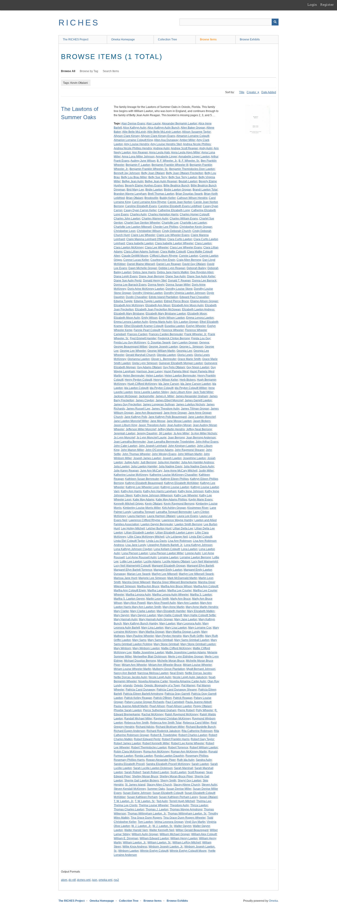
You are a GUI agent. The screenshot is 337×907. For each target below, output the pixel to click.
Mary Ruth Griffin (193, 635)
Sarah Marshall (183, 768)
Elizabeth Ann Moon (157, 305)
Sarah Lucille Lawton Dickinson (153, 768)
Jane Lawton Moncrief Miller (131, 421)
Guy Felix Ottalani (174, 367)
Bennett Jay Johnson (127, 173)
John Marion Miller (132, 450)
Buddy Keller (168, 197)
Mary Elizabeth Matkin (201, 611)
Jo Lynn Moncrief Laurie (151, 437)
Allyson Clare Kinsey (127, 136)
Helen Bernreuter (133, 375)
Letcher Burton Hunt (158, 528)
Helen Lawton (154, 375)
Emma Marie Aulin (160, 321)
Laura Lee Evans (187, 516)
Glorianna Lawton (138, 359)
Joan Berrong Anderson (201, 437)
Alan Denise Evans (133, 123)
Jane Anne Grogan (175, 412)
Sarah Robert (132, 772)
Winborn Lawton (128, 850)
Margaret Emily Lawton (168, 569)
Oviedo (138, 685)
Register (327, 4)
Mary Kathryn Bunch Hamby (140, 623)
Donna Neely (156, 284)
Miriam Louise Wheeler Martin (132, 669)
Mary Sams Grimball (160, 640)
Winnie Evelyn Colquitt (154, 850)
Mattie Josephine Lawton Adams (186, 652)
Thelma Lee (203, 801)
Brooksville (151, 197)
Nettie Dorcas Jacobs (198, 673)
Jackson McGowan (125, 396)
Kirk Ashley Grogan (174, 507)
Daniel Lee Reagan (168, 264)
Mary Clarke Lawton (142, 611)
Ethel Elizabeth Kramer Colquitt (143, 326)
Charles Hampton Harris (163, 214)
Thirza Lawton (199, 805)
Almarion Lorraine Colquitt (192, 136)
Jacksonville (146, 396)
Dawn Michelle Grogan (142, 268)
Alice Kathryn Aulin (134, 127)
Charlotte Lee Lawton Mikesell (133, 226)
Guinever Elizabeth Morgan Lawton (181, 363)
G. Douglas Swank (159, 342)
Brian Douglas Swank (189, 193)
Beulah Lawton (188, 181)
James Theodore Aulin (166, 408)
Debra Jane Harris (144, 272)
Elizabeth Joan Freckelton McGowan (158, 309)
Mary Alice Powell (135, 602)
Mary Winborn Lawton (146, 648)
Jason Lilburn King (125, 425)
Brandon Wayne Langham (130, 193)
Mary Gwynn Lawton (143, 615)
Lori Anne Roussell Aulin (141, 557)
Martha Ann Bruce (148, 586)
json (94, 880)
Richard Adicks (145, 726)
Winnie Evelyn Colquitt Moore (188, 850)
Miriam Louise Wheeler (197, 664)
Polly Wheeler (204, 710)
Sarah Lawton (200, 764)
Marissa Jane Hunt (125, 578)
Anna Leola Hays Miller (185, 152)
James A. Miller (164, 396)
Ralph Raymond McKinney (181, 714)
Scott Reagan (196, 772)
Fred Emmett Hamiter (143, 338)
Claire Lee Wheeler (143, 235)
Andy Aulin (206, 148)
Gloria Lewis (185, 355)
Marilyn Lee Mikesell (164, 574)
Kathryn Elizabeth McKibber (181, 483)
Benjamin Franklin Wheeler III (170, 164)
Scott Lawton (178, 772)
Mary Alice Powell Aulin (161, 602)
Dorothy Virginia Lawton (148, 293)
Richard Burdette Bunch (201, 726)
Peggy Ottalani (202, 706)
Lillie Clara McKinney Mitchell (145, 536)
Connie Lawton (188, 255)
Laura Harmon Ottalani (161, 516)
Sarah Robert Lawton (155, 772)
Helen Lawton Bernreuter (180, 375)
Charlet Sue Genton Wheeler (142, 222)
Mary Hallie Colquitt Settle (199, 615)
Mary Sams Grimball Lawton (191, 640)
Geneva (204, 342)
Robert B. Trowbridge (163, 735)
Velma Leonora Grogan (168, 821)
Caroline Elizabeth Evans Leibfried (180, 206)
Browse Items (208, 39)
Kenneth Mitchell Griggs (129, 503)
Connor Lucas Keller (136, 259)
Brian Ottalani (134, 197)
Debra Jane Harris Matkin (173, 272)
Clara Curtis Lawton (179, 239)
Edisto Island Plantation (163, 297)
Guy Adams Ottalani (149, 367)
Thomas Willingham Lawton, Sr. (187, 813)
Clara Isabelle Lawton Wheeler (174, 243)
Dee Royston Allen (201, 272)
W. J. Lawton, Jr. (141, 826)
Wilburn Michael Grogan (175, 834)
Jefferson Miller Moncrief (141, 429)
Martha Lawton (156, 590)
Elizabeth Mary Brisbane (129, 313)
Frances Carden (137, 334)
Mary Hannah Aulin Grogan (156, 619)
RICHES (78, 22)
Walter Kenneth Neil (161, 830)
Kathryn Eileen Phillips (174, 478)
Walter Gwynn (182, 826)
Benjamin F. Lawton (138, 164)
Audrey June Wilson (142, 160)
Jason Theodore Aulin (152, 425)
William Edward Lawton (154, 838)
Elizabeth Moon (197, 313)
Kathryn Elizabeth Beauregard (144, 483)
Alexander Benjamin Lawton (179, 123)
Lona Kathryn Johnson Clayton (133, 549)
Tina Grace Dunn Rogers (146, 817)
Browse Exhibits (250, 39)
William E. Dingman (126, 838)
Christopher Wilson (149, 231)
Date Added (268, 92)
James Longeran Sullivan (159, 404)
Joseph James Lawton (147, 458)
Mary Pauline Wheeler (140, 635)
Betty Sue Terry (157, 177)
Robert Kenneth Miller (156, 743)
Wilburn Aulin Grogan (145, 834)
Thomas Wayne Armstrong (186, 809)
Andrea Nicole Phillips (197, 144)
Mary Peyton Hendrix (168, 635)
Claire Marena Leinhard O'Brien (146, 239)
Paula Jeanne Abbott (198, 702)
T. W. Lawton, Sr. (145, 801)
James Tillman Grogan (195, 408)
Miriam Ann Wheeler (134, 664)
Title (241, 92)
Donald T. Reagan (179, 280)
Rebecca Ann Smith (136, 722)
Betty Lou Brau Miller (134, 177)
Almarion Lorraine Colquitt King (133, 140)
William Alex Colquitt (204, 834)
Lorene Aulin (193, 553)
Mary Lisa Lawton (176, 627)
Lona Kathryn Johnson (198, 545)
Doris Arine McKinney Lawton (145, 288)
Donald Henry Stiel (155, 280)
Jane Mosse (157, 421)
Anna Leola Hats (159, 152)
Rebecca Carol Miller (196, 722)
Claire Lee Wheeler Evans (173, 235)
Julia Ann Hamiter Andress (197, 462)
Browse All (68, 71)
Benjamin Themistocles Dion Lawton (192, 169)
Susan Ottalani (208, 797)
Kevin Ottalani (153, 503)
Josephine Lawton (194, 458)
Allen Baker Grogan (193, 127)
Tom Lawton (145, 821)
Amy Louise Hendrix (136, 144)
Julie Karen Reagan (126, 470)
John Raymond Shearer (189, 450)
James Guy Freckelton (127, 404)
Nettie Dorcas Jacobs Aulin (130, 677)
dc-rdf (72, 880)
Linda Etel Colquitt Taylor (129, 540)
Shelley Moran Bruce (145, 776)
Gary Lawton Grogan (185, 342)
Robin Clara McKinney (128, 751)
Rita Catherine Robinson (197, 731)
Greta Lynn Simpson (144, 363)
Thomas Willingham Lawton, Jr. (146, 813)
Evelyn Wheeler (196, 326)
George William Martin (161, 350)
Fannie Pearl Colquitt (147, 330)
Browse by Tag (89, 71)
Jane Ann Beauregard (148, 412)
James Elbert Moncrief (169, 400)
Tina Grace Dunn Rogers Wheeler (184, 817)
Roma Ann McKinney (156, 751)
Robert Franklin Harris (175, 739)
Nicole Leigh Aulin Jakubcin (190, 677)
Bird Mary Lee (135, 189)
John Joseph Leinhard (153, 445)
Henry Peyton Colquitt (138, 379)
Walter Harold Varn (136, 830)
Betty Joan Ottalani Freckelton (184, 173)
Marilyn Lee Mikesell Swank (196, 574)
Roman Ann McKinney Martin (189, 751)
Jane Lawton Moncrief (201, 416)
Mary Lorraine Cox (199, 627)
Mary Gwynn (121, 615)
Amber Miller (187, 140)
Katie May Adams (143, 499)
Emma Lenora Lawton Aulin (131, 321)
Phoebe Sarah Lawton (128, 710)
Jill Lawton (165, 433)
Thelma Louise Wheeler (153, 805)
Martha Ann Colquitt (205, 586)
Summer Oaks (156, 788)
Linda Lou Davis (156, 540)
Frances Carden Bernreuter (166, 334)
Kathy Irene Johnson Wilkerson (153, 495)
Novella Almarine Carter (153, 681)
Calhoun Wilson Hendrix (192, 197)
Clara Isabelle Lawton (140, 243)
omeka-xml (105, 880)
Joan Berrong (176, 437)
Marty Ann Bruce (180, 598)
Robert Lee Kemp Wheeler (187, 743)
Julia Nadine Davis (170, 466)
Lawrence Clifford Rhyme (144, 520)
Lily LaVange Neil (177, 536)
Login (312, 4)
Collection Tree (167, 39)
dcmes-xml (84, 880)
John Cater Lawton (125, 445)
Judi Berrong (148, 462)
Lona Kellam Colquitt (167, 549)
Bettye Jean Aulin (133, 181)
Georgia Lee (184, 350)
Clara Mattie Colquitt (173, 251)
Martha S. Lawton (201, 594)
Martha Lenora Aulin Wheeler (170, 594)
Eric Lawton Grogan (186, 321)
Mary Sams (139, 640)
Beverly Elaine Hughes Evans (143, 185)
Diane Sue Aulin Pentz (128, 280)
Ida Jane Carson (168, 383)
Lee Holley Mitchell (133, 528)
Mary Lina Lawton (152, 627)
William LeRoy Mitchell (186, 842)
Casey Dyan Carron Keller (140, 210)
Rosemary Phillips (196, 755)
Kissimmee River (197, 507)
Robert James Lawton (127, 743)
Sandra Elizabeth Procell (129, 764)
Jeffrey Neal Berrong (199, 429)
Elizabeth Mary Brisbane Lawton (166, 313)
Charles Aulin (138, 214)
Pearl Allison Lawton (179, 706)
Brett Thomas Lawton (161, 193)
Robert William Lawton (204, 747)
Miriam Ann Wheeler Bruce (165, 664)
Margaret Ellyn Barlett (200, 565)
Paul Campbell (175, 702)
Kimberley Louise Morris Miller (142, 507)
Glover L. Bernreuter (163, 359)
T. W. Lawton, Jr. (123, 801)
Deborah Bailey (196, 268)
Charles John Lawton (127, 218)
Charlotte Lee (170, 222)
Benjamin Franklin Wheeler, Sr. (149, 169)
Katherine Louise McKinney (131, 474)
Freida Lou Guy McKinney (130, 342)
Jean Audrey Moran (179, 425)
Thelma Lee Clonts (125, 805)
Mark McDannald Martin (182, 578)
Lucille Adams (152, 561)
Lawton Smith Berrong (188, 524)
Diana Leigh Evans (126, 276)
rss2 (116, 880)
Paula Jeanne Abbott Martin (131, 706)
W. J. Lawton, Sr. (162, 826)
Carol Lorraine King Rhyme (149, 202)
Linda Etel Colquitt (200, 536)
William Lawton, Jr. (134, 842)
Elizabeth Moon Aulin (127, 317)
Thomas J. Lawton (157, 809)
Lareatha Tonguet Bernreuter (174, 512)
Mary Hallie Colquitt (169, 615)
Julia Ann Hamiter (169, 462)
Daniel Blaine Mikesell (141, 264)
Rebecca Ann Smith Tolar (166, 722)
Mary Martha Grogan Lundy (183, 631)
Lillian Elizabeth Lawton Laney (174, 532)
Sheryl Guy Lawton (189, 780)
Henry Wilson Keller (165, 379)
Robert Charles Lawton (192, 735)
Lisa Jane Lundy (135, 545)
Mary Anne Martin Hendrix (202, 607)
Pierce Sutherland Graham (159, 710)
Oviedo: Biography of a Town (162, 685)
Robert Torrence (178, 747)
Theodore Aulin (179, 805)
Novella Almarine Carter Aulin (187, 681)
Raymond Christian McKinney (172, 718)
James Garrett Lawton (198, 400)
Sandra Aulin (204, 759)
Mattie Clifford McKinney (176, 648)
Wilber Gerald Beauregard (192, 830)
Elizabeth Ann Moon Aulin (188, 305)
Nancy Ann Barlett (125, 673)
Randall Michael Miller (138, 718)
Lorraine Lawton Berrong (195, 557)
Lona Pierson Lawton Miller (166, 553)
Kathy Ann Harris (131, 491)
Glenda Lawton (166, 355)
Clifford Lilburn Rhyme (164, 255)
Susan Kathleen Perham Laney (178, 797)
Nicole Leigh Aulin (160, 677)
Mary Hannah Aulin (126, 619)
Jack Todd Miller (203, 392)
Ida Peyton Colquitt (161, 388)
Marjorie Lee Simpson (152, 578)
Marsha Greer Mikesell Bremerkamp (174, 582)
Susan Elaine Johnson (137, 793)
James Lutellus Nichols (190, 404)
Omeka (273, 900)
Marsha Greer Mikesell (136, 582)
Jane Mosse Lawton (179, 421)
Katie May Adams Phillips (171, 499)
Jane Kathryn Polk (135, 416)
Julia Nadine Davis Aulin (199, 466)
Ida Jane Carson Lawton (195, 383)
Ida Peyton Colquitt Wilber (191, 388)
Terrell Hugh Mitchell (182, 801)
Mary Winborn (122, 648)
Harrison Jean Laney (149, 371)
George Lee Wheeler (133, 350)
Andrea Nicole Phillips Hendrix (133, 148)
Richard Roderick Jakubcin (163, 731)
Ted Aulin (162, 801)
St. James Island (135, 784)
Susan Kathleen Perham (142, 797)
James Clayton (144, 400)
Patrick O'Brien (162, 697)
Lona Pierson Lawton (135, 553)
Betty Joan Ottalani (153, 173)
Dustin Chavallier (136, 297)
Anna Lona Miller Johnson (138, 156)
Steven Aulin (209, 784)
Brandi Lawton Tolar (205, 189)
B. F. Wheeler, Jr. (167, 160)
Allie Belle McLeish (134, 131)
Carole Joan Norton (180, 202)
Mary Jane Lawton (185, 619)
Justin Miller (206, 470)
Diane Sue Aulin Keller (201, 276)
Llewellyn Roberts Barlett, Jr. (165, 545)
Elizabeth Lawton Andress (198, 309)
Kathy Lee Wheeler (186, 495)
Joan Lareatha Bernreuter (130, 441)
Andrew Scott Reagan (184, 148)
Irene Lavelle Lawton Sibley (151, 392)
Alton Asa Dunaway (166, 140)
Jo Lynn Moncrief (124, 437)
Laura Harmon (136, 516)
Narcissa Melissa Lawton (152, 673)
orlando (128, 685)
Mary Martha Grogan (151, 631)
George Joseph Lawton (163, 346)
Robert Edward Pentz (147, 739)
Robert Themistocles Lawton (149, 747)
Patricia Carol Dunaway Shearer (177, 689)
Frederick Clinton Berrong (174, 338)
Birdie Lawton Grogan (177, 189)
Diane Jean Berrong (151, 276)
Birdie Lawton (154, 189)
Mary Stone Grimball (166, 644)
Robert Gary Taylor (202, 739)
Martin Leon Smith (157, 598)
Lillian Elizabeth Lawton (139, 532)
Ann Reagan (140, 152)
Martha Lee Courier (179, 590)
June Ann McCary (151, 470)
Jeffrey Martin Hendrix (171, 429)
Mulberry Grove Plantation (168, 669)
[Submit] (275, 22)
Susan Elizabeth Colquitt (167, 793)
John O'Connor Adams (159, 450)
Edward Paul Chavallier (194, 297)
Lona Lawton (189, 549)
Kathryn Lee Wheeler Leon (142, 487)
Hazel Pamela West (176, 371)
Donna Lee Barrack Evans (130, 284)
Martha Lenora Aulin (138, 594)
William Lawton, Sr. (159, 842)
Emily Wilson (149, 317)
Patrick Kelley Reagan (138, 697)
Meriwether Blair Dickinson (150, 656)
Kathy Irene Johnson (191, 491)
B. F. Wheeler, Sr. (189, 160)
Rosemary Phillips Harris (129, 759)
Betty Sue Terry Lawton (182, 177)
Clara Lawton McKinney (129, 247)
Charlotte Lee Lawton (193, 222)
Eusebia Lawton (175, 326)
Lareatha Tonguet (144, 512)
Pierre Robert (186, 710)
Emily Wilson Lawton (172, 317)
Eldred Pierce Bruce (176, 301)
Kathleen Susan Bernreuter (142, 478)
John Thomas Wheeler (136, 454)
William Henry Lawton (184, 838)
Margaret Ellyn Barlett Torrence (133, 569)
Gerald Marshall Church (140, 355)
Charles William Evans (184, 218)
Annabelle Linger (166, 156)
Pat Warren (188, 685)
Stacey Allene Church (186, 784)
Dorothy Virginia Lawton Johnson (184, 293)
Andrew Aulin (161, 148)
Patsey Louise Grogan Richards (144, 702)
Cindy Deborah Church (176, 231)
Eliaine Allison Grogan (204, 301)
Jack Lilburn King (181, 392)
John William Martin (190, 454)
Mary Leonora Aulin (189, 623)
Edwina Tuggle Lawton (148, 301)
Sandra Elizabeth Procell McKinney (168, 764)
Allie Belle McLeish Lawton (164, 131)
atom (64, 880)
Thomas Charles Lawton (129, 809)
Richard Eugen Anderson (129, 731)
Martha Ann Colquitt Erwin (130, 590)
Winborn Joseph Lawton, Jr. (166, 846)
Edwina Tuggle (123, 301)
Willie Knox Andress (134, 846)
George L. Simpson (191, 346)
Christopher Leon (124, 231)
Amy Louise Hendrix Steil (166, 144)
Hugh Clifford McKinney (142, 383)
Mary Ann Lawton (188, 602)
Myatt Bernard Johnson (200, 669)
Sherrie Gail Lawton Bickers (141, 780)
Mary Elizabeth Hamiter (171, 611)
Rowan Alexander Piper (161, 759)
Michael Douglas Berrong (140, 660)
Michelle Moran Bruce (171, 660)
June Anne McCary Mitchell (180, 470)
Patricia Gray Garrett (177, 693)
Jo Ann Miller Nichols (204, 433)
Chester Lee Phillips (165, 226)
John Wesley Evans (164, 454)
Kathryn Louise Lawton (174, 487)
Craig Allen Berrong (189, 259)
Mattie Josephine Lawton (148, 652)
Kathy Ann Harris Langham (160, 491)
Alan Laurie (153, 123)
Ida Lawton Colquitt (136, 388)
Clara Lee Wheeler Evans (186, 247)
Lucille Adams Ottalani (176, 561)
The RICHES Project (75, 39)
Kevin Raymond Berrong (179, 503)
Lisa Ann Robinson (180, 540)
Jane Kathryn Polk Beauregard (167, 416)
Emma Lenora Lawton (200, 317)
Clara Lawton (203, 243)
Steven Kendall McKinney (130, 788)
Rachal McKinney (152, 714)
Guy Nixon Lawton (197, 367)
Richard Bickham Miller (170, 726)
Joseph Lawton (172, 458)
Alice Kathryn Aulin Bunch (163, 127)
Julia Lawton (122, 466)
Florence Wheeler (172, 330)
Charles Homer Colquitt (194, 214)
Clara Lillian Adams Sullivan (141, 251)
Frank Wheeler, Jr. (195, 334)
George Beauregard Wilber (130, 346)
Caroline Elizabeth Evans (141, 206)
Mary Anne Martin (173, 607)
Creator (252, 92)
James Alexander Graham (192, 396)
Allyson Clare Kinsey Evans (158, 136)
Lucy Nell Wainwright (204, 561)
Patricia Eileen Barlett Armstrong (143, 693)
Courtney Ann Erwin (162, 259)
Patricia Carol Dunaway (140, 689)
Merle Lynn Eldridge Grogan (185, 656)
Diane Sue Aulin (176, 276)
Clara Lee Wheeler (156, 247)
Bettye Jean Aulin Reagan (161, 181)
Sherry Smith (168, 780)
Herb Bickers (188, 379)
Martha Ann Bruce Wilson (176, 586)
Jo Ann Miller (181, 433)
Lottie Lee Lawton (131, 561)
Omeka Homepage (123, 39)
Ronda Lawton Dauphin (169, 755)
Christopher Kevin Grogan (196, 226)
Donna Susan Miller (178, 284)
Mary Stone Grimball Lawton (198, 644)
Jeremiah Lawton (124, 433)
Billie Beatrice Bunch (176, 185)
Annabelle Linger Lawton (194, 156)
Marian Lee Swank (138, 574)
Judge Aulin (131, 462)
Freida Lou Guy (200, 338)
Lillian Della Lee (183, 528)
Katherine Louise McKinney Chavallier (173, 474)
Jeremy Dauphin (147, 433)
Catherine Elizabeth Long (174, 210)
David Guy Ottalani (194, 264)
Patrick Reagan (182, 697)
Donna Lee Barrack (204, 280)
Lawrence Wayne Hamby (177, 520)
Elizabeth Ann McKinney (129, 305)
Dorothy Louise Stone (179, 288)
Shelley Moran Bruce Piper (176, 776)
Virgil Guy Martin (195, 821)
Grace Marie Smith (189, 359)
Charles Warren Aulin (155, 218)
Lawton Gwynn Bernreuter (157, 524)
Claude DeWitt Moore (135, 255)
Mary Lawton (167, 623)
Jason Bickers (201, 421)
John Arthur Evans (207, 441)
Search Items (111, 71)
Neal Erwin (177, 673)
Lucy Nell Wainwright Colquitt (132, 565)
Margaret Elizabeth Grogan (168, 565)
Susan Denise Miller (178, 788)
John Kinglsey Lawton (182, 445)
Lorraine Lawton (168, 557)
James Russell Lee (138, 408)
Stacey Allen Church (159, 784)
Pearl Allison (157, 706)
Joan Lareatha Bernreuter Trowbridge (170, 441)
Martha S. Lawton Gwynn (129, 598)
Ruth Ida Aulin (185, 759)
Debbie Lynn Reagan (171, 268)
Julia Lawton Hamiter (144, 466)
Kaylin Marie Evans (200, 499)
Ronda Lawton (144, 755)
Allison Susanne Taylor (196, 131)
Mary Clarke (121, 611)
